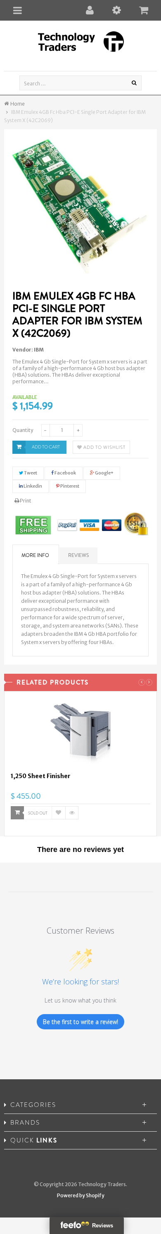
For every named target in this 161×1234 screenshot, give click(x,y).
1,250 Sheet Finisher (41, 776)
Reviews (78, 555)
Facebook (65, 473)
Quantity (22, 430)
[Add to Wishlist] (58, 812)
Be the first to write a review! (80, 1022)
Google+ (104, 473)
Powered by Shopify (80, 1195)
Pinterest (69, 486)
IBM (39, 350)
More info (35, 555)
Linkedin (32, 486)
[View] (71, 812)
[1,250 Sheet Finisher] (80, 735)
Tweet (30, 473)
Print (25, 501)
